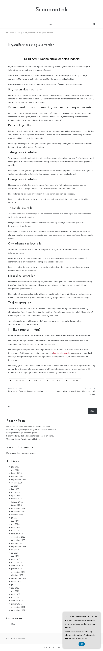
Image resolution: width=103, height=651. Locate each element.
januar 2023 (16, 569)
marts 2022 (16, 597)
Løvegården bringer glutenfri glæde (21, 433)
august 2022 (16, 581)
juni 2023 (15, 556)
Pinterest (56, 381)
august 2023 (16, 549)
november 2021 (18, 610)
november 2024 (18, 511)
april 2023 (15, 559)
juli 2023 (14, 553)
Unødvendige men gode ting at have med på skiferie (75, 393)
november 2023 (18, 540)
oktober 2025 (17, 476)
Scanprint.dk (52, 10)
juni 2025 (15, 489)
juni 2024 (15, 521)
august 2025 (16, 483)
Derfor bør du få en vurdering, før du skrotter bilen (28, 426)
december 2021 (18, 607)
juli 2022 (14, 585)
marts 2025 (16, 498)
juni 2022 (15, 588)
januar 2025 (16, 505)
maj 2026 (15, 470)
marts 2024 (16, 530)
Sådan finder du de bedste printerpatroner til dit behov (30, 436)
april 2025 (15, 495)
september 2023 (18, 546)
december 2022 (18, 572)
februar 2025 (17, 502)
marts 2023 (16, 562)
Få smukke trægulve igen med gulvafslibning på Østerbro (31, 429)
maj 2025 (15, 492)
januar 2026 (16, 473)
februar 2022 (17, 600)
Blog (13, 624)
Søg (8, 406)
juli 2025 (14, 486)
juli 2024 (14, 518)
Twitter (38, 381)
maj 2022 (15, 591)
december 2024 (18, 508)
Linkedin (75, 381)
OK (82, 644)
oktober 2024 (17, 514)
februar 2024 (17, 534)
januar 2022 (16, 604)
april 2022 (15, 594)
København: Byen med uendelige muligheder (27, 391)
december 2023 (18, 537)
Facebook (19, 381)
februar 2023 (17, 565)
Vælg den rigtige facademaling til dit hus (23, 439)
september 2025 (18, 479)
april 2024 (15, 527)
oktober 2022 (17, 575)
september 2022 (18, 578)
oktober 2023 (17, 543)
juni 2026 (15, 467)
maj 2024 (15, 524)
